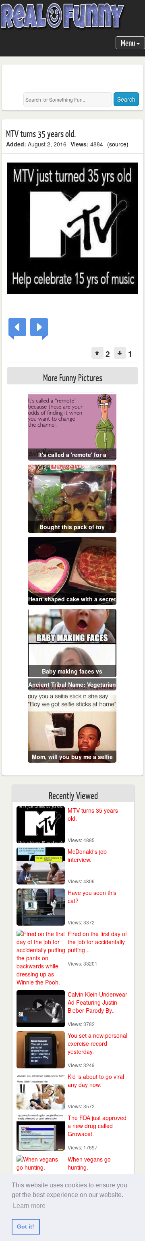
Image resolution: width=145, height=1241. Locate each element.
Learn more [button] (29, 1205)
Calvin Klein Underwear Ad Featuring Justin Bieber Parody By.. (97, 1002)
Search (126, 99)
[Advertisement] (75, 79)
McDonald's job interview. (87, 855)
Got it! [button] (25, 1226)
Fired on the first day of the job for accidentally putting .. (97, 942)
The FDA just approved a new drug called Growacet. (97, 1126)
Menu (129, 43)
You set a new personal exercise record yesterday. (97, 1043)
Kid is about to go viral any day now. (96, 1080)
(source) (117, 144)
